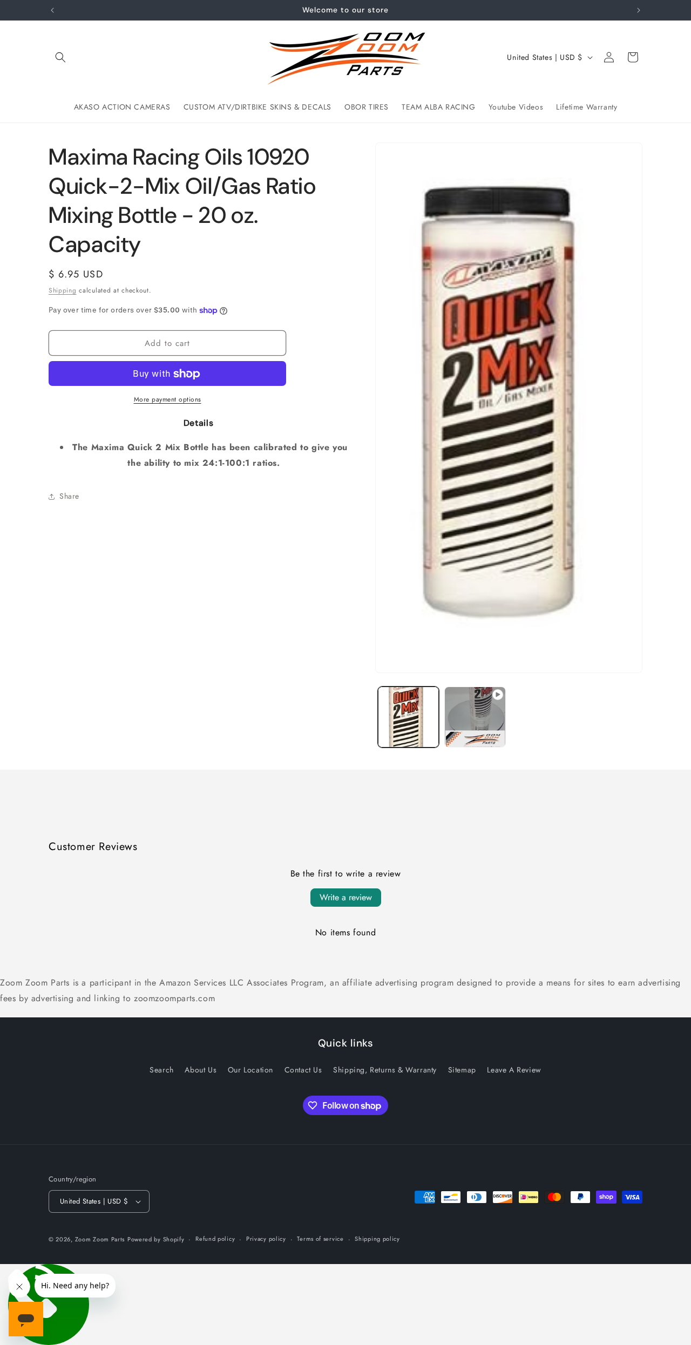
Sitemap (462, 1069)
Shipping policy (377, 1238)
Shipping (63, 290)
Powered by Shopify (156, 1239)
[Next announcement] (639, 10)
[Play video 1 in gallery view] (474, 717)
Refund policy (215, 1238)
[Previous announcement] (52, 10)
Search (162, 1069)
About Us (200, 1069)
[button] (60, 57)
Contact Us (303, 1069)
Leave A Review (514, 1069)
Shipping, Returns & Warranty (385, 1069)
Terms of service (320, 1238)
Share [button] (69, 496)
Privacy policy (266, 1238)
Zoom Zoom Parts (100, 1239)
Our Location (250, 1069)
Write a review (346, 897)
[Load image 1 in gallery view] (408, 717)
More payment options (167, 400)
